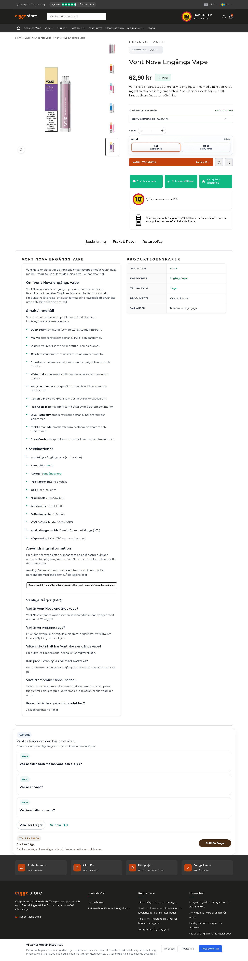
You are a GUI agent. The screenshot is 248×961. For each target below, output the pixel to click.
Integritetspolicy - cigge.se (154, 929)
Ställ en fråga (214, 843)
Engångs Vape (32, 28)
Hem (18, 37)
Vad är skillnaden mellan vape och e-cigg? (51, 764)
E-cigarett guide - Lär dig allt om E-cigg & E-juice (209, 904)
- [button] (142, 131)
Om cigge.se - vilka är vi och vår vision (207, 915)
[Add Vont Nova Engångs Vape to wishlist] (229, 162)
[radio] (155, 147)
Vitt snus (77, 28)
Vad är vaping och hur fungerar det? (210, 933)
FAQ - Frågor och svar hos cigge (157, 902)
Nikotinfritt (95, 28)
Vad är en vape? (31, 787)
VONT (173, 268)
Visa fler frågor (31, 825)
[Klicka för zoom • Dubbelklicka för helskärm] (58, 98)
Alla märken (134, 28)
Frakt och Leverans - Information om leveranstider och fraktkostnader (160, 910)
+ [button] (162, 131)
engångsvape (52, 473)
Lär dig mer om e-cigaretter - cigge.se (206, 925)
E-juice (61, 28)
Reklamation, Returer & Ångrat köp (108, 908)
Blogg (151, 28)
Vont (49, 465)
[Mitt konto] (224, 17)
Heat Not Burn (115, 28)
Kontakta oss (95, 902)
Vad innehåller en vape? (37, 810)
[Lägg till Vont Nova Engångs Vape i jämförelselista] (219, 162)
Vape (48, 28)
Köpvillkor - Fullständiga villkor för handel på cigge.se (157, 921)
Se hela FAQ (59, 825)
